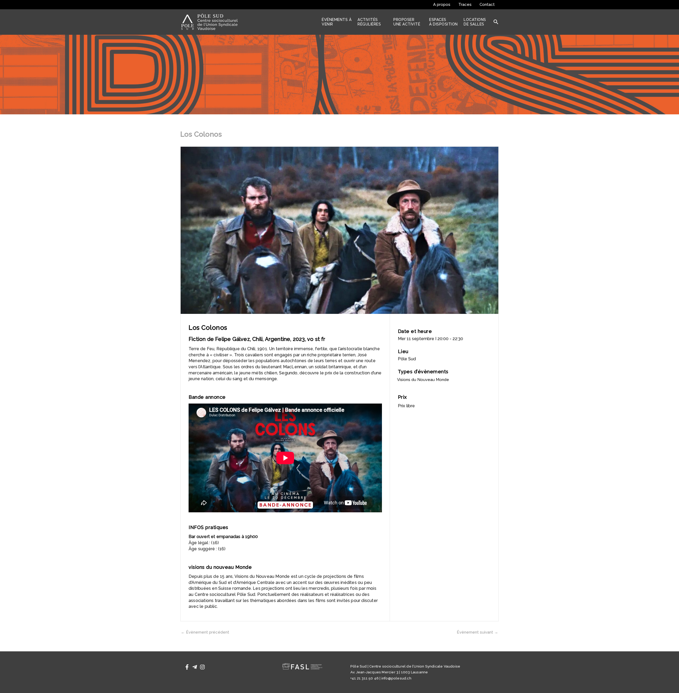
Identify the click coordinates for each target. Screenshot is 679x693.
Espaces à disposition (443, 22)
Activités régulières (369, 22)
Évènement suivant (477, 632)
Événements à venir (336, 22)
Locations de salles (475, 22)
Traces (465, 4)
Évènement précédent (205, 632)
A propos (441, 4)
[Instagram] (202, 667)
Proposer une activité (406, 22)
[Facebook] (187, 667)
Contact (487, 4)
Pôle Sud (407, 358)
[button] (496, 22)
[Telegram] (195, 667)
